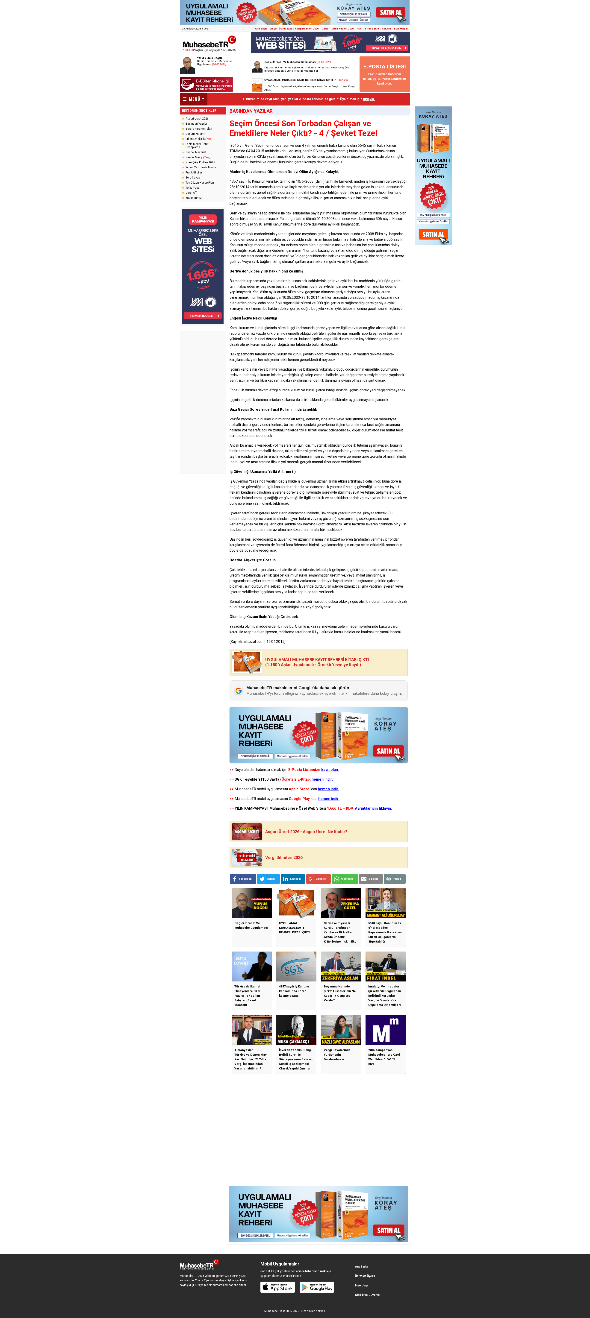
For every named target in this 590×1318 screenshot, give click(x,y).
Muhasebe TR (273, 1311)
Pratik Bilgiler (194, 172)
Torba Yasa (193, 187)
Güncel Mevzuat (196, 152)
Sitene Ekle (372, 28)
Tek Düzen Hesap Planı (200, 182)
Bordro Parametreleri (199, 128)
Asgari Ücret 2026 (281, 28)
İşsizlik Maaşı (198, 157)
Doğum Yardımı (195, 133)
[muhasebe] (209, 51)
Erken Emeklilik (199, 139)
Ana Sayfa (261, 28)
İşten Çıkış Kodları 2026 (200, 162)
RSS (359, 28)
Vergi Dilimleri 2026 (307, 28)
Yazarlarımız (194, 197)
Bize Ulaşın (401, 28)
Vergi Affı (191, 192)
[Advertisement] (203, 402)
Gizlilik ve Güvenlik (367, 1295)
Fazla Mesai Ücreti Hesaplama (197, 145)
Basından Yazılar (196, 123)
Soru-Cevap (193, 177)
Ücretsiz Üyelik (365, 1276)
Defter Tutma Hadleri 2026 (338, 28)
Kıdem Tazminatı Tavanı (201, 167)
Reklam (386, 28)
